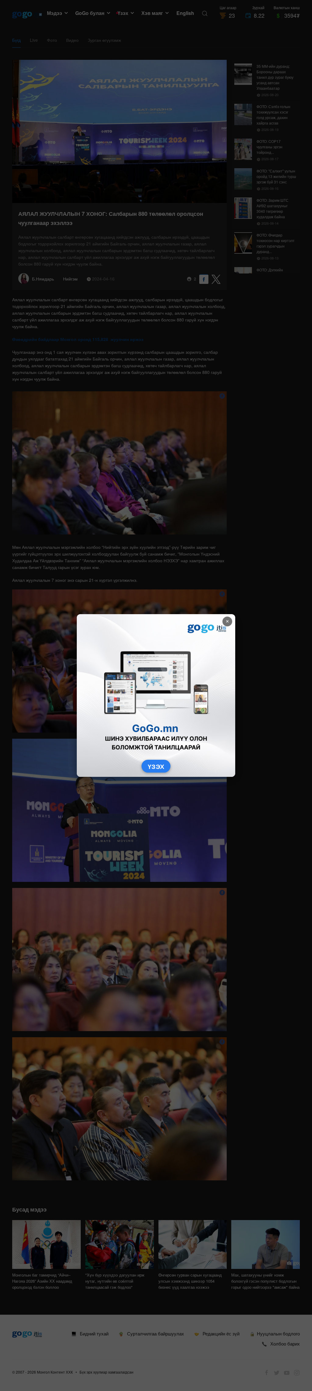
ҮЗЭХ (156, 766)
